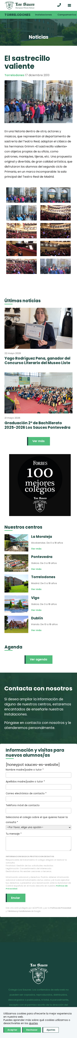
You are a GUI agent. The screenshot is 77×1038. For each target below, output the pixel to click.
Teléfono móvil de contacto (23, 805)
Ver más (38, 441)
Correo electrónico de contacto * (26, 793)
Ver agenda (38, 659)
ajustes (33, 1023)
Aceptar (12, 1029)
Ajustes (51, 1029)
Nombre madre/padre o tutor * (25, 769)
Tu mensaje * (13, 834)
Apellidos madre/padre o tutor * (25, 781)
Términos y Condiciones (19, 911)
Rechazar (31, 1029)
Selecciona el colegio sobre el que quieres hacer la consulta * (37, 820)
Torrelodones (17, 15)
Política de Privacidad (60, 908)
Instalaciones (43, 14)
